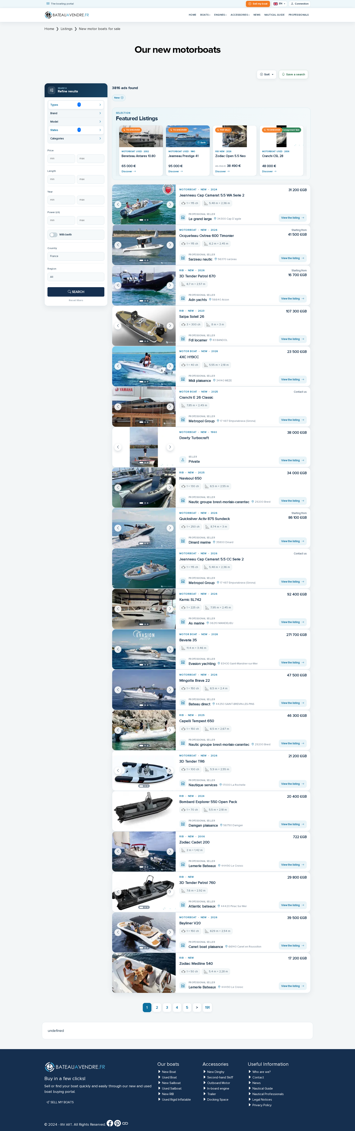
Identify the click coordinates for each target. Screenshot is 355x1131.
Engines (219, 14)
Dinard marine (200, 542)
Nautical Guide (274, 14)
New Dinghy (215, 1072)
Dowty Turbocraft (194, 438)
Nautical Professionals (268, 1094)
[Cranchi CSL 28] (281, 136)
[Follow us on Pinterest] (117, 1125)
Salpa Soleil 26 (191, 316)
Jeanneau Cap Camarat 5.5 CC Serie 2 (211, 559)
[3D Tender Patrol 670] (144, 285)
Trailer (211, 1094)
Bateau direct (199, 704)
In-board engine (218, 1088)
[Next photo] (170, 204)
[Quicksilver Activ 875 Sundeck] (144, 528)
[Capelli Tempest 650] (144, 730)
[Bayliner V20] (144, 932)
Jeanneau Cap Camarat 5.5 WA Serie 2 (211, 195)
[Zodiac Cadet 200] (144, 852)
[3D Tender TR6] (144, 771)
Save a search (295, 74)
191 (207, 1007)
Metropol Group (202, 421)
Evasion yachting (202, 663)
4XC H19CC (189, 357)
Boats (204, 14)
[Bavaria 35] (144, 649)
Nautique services (203, 785)
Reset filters (76, 300)
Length (51, 171)
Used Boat (169, 1077)
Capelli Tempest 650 (196, 721)
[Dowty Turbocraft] (144, 447)
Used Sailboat (172, 1088)
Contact (258, 1077)
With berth (65, 234)
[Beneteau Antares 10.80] (141, 136)
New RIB (168, 1094)
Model (54, 121)
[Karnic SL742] (144, 609)
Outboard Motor (218, 1083)
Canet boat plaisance (206, 946)
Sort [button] (267, 74)
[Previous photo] (117, 204)
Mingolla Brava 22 (194, 680)
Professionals (299, 14)
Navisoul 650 (190, 478)
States (65, 130)
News (257, 14)
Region (51, 268)
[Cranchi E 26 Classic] (144, 407)
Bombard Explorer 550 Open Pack (208, 802)
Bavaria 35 (188, 640)
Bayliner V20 (190, 923)
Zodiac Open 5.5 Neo (230, 156)
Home (192, 14)
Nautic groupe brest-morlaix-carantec (219, 502)
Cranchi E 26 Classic (196, 397)
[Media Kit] (125, 1125)
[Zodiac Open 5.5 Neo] (235, 136)
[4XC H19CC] (144, 366)
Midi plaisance (200, 380)
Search (77, 292)
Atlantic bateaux (202, 906)
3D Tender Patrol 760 (197, 882)
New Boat (169, 1072)
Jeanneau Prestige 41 (183, 156)
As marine (196, 623)
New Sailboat (171, 1083)
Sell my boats (62, 1102)
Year (50, 191)
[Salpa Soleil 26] (144, 326)
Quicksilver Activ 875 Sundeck (204, 518)
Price (50, 150)
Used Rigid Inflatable (176, 1100)
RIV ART (66, 1125)
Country (52, 248)
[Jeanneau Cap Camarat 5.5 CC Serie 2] (144, 568)
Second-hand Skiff (220, 1077)
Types (65, 104)
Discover (127, 171)
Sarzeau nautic (200, 259)
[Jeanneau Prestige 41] (188, 136)
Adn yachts (198, 299)
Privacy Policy (262, 1105)
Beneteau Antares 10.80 (139, 156)
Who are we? (261, 1072)
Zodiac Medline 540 (196, 963)
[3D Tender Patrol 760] (144, 892)
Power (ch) (53, 212)
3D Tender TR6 (192, 761)
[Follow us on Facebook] (110, 1125)
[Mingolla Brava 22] (144, 690)
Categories (57, 138)
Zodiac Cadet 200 (194, 842)
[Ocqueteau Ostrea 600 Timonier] (144, 245)
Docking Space (217, 1100)
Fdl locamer (198, 340)
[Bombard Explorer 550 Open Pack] (144, 811)
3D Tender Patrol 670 (197, 276)
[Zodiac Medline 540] (144, 973)
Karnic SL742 (190, 599)
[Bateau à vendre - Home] (67, 15)
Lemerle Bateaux (202, 866)
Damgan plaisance (203, 825)
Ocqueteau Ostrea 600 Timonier (206, 235)
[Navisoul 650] (144, 488)
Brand (53, 113)
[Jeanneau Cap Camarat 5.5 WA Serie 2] (144, 205)
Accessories (239, 14)
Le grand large (200, 219)
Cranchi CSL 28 (272, 156)
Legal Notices (262, 1100)
